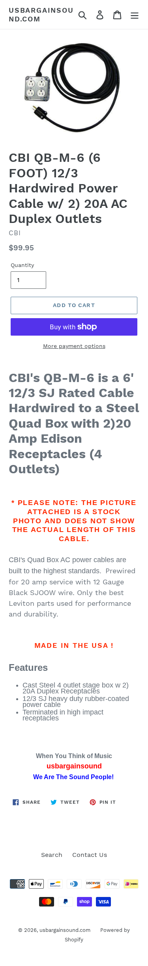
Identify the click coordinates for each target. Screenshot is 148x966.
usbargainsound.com (41, 14)
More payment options (74, 346)
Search (51, 854)
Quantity (22, 265)
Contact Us (89, 854)
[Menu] (134, 14)
